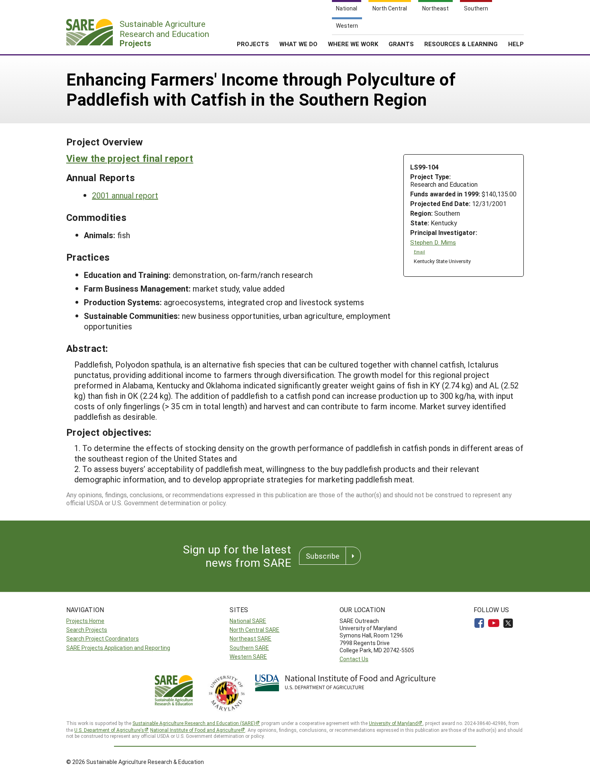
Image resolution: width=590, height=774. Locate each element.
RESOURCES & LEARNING (461, 44)
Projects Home (85, 621)
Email (419, 252)
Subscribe (323, 556)
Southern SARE (249, 647)
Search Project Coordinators (102, 638)
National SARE (248, 621)
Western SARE (248, 656)
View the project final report (129, 158)
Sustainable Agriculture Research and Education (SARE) (193, 723)
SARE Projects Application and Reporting (118, 647)
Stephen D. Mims (433, 242)
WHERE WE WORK (353, 44)
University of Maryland (393, 723)
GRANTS (401, 44)
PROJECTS (253, 44)
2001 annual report (125, 195)
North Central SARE (254, 629)
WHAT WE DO (298, 44)
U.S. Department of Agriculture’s (109, 730)
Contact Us (354, 659)
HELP (516, 44)
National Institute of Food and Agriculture (195, 730)
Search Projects (86, 629)
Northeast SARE (250, 638)
